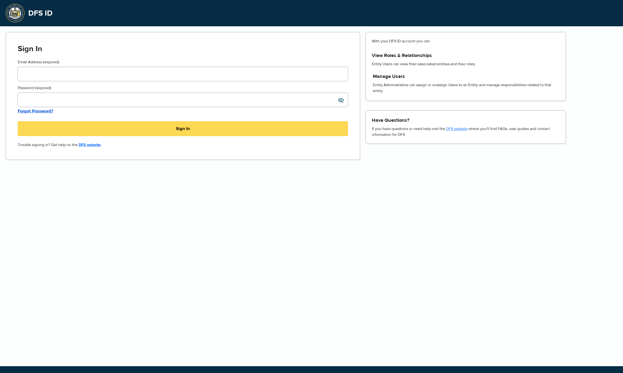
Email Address (38, 62)
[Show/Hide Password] (341, 101)
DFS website (90, 144)
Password (34, 87)
